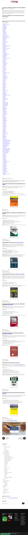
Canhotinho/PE (5, 55)
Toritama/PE (4, 164)
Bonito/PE (4, 43)
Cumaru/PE (4, 67)
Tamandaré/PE (5, 160)
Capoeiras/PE (4, 56)
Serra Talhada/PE (5, 153)
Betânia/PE (4, 39)
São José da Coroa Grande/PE (6, 149)
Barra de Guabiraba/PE (6, 35)
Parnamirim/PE (5, 121)
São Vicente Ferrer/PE (5, 152)
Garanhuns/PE (5, 77)
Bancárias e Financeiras (8, 458)
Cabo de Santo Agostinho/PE (6, 48)
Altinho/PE (4, 30)
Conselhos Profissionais (8, 459)
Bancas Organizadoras (6, 452)
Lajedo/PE (4, 106)
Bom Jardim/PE (5, 42)
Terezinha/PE (4, 162)
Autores (6, 488)
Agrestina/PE (4, 26)
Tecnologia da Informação (8, 477)
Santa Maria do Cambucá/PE (6, 143)
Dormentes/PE (5, 69)
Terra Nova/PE (5, 163)
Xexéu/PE (4, 174)
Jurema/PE (4, 101)
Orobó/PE (4, 115)
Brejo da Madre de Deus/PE (6, 45)
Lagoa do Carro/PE (5, 102)
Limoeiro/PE (4, 107)
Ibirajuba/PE (4, 83)
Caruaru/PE (4, 59)
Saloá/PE (4, 137)
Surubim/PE (4, 157)
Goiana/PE (4, 79)
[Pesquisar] (23, 503)
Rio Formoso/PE (5, 134)
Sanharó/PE (4, 138)
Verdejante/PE (5, 170)
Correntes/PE (4, 65)
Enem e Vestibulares (6, 480)
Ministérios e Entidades (8, 472)
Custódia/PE (4, 68)
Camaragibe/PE (5, 53)
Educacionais (6, 463)
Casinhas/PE (4, 60)
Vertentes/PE (4, 172)
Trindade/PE (4, 166)
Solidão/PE (4, 156)
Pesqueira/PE (4, 125)
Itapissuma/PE (5, 93)
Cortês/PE (4, 66)
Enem (5, 449)
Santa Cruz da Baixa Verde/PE (6, 140)
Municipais (6, 473)
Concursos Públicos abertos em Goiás (8, 438)
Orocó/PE (4, 116)
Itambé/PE (4, 91)
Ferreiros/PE (4, 73)
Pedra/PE (4, 124)
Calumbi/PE (4, 52)
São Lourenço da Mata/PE (6, 151)
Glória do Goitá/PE (5, 78)
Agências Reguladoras (8, 456)
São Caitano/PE (5, 146)
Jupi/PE (4, 100)
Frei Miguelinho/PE (5, 76)
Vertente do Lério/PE (5, 171)
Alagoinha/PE (4, 28)
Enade (4, 479)
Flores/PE (4, 74)
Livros (4, 487)
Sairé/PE (4, 135)
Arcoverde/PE (4, 34)
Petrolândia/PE (5, 126)
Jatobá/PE (4, 97)
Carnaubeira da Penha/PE (6, 58)
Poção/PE (4, 127)
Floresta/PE (4, 75)
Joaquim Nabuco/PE (5, 99)
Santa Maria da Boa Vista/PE (6, 142)
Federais (6, 465)
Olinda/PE (4, 114)
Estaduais (6, 464)
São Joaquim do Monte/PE (6, 148)
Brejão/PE (4, 44)
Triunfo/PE (4, 167)
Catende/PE (4, 61)
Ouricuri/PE (4, 117)
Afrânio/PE (4, 25)
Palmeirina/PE (4, 118)
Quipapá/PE (4, 130)
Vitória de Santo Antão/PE (6, 173)
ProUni (4, 493)
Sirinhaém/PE (4, 155)
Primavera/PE (4, 129)
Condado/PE (4, 64)
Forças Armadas (7, 467)
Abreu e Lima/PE (5, 23)
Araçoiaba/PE (4, 32)
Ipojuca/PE (4, 87)
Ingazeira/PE (4, 86)
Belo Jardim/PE (5, 38)
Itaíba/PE (4, 90)
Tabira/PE (4, 158)
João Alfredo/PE (5, 98)
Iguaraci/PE (4, 85)
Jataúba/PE (4, 96)
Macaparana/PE (5, 108)
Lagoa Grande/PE (5, 105)
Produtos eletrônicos (6, 492)
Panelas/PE (4, 119)
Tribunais (6, 478)
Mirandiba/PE (4, 111)
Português (6, 484)
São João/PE (4, 147)
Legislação (4, 486)
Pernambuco (3, 10)
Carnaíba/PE (4, 57)
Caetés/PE (4, 50)
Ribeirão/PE (4, 133)
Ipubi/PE (4, 88)
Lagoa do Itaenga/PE (5, 103)
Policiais (6, 474)
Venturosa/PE (4, 169)
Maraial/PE (4, 110)
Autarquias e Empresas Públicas (9, 457)
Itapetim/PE (4, 92)
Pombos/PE (4, 128)
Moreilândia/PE (5, 112)
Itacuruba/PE (4, 89)
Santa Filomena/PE (5, 141)
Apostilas (4, 445)
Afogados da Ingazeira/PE (6, 24)
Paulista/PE (4, 123)
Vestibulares (6, 451)
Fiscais (5, 466)
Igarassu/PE (4, 84)
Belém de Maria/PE (5, 36)
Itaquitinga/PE (5, 94)
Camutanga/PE (5, 54)
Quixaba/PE (4, 131)
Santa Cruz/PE (5, 139)
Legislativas (6, 470)
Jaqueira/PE (4, 95)
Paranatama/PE (5, 120)
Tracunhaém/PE (5, 165)
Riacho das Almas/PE (5, 132)
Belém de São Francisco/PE (6, 37)
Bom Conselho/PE (5, 41)
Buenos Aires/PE (5, 46)
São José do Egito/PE (5, 150)
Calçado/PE (4, 51)
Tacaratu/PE (4, 159)
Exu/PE (4, 71)
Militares (6, 471)
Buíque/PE (4, 47)
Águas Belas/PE (5, 27)
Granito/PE (4, 80)
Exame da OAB (7, 450)
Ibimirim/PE (4, 82)
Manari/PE (4, 109)
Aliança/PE (4, 29)
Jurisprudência (5, 485)
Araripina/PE (4, 33)
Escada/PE (4, 70)
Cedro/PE (4, 62)
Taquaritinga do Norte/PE (6, 161)
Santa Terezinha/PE (5, 144)
